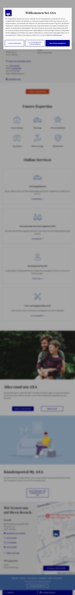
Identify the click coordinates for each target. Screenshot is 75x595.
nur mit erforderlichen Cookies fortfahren (34, 43)
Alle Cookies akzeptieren (58, 43)
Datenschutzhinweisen (54, 35)
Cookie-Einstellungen (14, 43)
